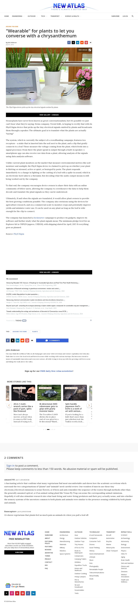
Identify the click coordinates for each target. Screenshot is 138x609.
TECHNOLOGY (94, 532)
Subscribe (19, 552)
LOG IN (125, 16)
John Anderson (13, 350)
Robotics (63, 551)
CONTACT (48, 562)
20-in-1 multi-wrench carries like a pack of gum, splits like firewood (23, 407)
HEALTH (124, 554)
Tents (77, 593)
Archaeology (125, 538)
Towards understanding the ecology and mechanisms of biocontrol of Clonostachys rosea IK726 (36, 311)
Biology (123, 544)
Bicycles (109, 541)
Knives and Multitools (78, 569)
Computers (93, 538)
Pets (91, 563)
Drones (92, 544)
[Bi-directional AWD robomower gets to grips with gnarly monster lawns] (49, 393)
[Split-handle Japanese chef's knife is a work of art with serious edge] (75, 393)
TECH (43, 16)
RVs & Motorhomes (79, 581)
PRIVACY (48, 559)
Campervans (79, 556)
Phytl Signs (19, 234)
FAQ (46, 568)
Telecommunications (96, 573)
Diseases (124, 571)
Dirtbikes (78, 562)
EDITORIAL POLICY (49, 542)
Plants (35, 331)
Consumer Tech (94, 541)
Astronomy (125, 541)
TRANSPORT (55, 16)
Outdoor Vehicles (81, 538)
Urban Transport (112, 551)
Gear (76, 535)
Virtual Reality (94, 576)
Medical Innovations (125, 576)
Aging (123, 557)
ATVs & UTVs (79, 548)
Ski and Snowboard (79, 586)
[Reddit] (82, 42)
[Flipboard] (86, 42)
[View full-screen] (90, 50)
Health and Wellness (125, 581)
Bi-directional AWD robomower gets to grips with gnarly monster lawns (48, 407)
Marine (108, 544)
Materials (63, 544)
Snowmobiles (79, 590)
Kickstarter (39, 217)
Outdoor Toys (79, 541)
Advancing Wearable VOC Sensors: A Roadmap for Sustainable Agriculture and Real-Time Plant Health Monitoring (42, 283)
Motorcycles (110, 548)
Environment (125, 548)
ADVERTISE (49, 553)
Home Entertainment (96, 554)
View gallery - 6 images (49, 115)
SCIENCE (124, 535)
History (91, 551)
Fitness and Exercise (125, 567)
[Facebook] (69, 42)
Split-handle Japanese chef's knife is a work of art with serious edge (73, 409)
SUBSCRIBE (115, 16)
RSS (46, 565)
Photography (93, 566)
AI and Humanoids (95, 535)
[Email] (90, 42)
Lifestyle (92, 557)
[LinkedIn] (77, 42)
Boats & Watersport (78, 552)
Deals (91, 579)
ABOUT (47, 538)
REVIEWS (48, 550)
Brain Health (125, 560)
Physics (123, 551)
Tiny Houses (79, 544)
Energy (62, 538)
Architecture (64, 535)
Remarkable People (96, 569)
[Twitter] (73, 42)
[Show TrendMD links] (91, 320)
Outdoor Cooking (81, 574)
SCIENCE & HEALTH (72, 16)
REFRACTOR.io (126, 532)
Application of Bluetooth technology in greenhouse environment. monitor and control (32, 288)
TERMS (47, 556)
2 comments (54, 340)
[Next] (89, 405)
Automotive (110, 538)
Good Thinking (94, 548)
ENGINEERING (17, 16)
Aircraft (108, 535)
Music (91, 560)
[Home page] (69, 6)
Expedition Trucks (81, 565)
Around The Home (12, 26)
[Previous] (9, 405)
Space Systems (65, 554)
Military (62, 548)
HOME (6, 16)
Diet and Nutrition (127, 563)
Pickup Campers (80, 577)
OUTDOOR (31, 16)
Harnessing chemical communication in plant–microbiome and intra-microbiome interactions (34, 300)
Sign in (10, 465)
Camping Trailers (80, 559)
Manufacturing (65, 541)
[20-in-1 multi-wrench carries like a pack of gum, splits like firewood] (23, 393)
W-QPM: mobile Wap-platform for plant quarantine (21, 294)
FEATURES (48, 546)
